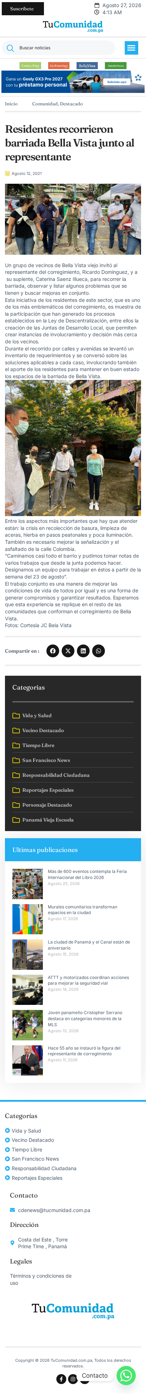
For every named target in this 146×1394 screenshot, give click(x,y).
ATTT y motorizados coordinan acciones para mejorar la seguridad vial (88, 980)
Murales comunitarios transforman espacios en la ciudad (82, 909)
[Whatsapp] (126, 1375)
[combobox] (58, 47)
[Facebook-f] (61, 1379)
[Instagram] (73, 1379)
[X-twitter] (85, 1379)
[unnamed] (73, 91)
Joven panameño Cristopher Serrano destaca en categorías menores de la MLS (85, 1018)
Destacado (71, 103)
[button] (131, 48)
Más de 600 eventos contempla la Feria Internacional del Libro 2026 (87, 874)
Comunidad (45, 103)
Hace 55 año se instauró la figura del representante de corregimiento (84, 1051)
